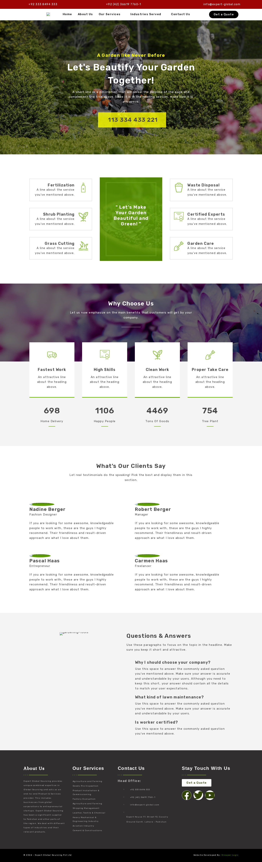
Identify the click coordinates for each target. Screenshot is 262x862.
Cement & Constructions (87, 830)
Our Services (110, 14)
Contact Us (180, 14)
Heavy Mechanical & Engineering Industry (86, 819)
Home (67, 14)
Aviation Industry (83, 826)
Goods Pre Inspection (86, 786)
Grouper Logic (230, 855)
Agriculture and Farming (87, 781)
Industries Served (145, 14)
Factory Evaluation (84, 799)
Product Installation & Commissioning (86, 792)
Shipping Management (86, 808)
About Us (85, 14)
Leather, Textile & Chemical (89, 813)
